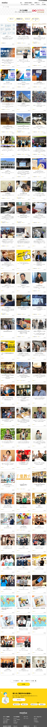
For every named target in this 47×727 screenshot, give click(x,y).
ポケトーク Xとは (26, 718)
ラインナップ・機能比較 (6, 719)
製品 (20, 2)
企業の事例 (32, 4)
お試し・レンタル (5, 722)
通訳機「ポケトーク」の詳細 (29, 680)
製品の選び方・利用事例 (28, 2)
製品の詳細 (35, 718)
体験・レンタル (24, 704)
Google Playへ (36, 720)
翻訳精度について (37, 2)
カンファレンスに (16, 721)
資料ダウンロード (16, 704)
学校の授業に (15, 722)
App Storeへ (35, 719)
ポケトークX (42, 0)
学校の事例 (38, 4)
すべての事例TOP (16, 680)
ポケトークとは (5, 718)
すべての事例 (44, 4)
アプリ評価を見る (36, 721)
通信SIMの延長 (5, 721)
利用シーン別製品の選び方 (24, 4)
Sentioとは (15, 718)
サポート (43, 2)
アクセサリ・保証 (5, 720)
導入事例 (15, 720)
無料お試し (42, 704)
